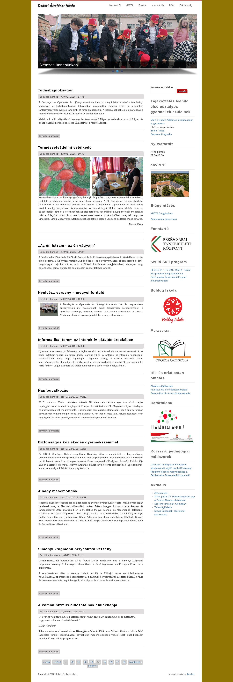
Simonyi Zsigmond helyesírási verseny (75, 549)
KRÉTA (129, 5)
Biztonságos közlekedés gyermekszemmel (78, 442)
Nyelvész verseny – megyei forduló (71, 292)
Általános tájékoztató (162, 386)
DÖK (171, 5)
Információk (157, 5)
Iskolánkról (115, 5)
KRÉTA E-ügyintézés (162, 213)
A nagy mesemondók (57, 491)
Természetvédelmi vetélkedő (65, 147)
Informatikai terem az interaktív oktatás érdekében (85, 340)
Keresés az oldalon (162, 87)
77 (117, 662)
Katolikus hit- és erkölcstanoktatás (169, 389)
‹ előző (57, 662)
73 (91, 662)
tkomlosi (190, 674)
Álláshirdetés (161, 493)
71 (78, 662)
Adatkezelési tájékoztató (164, 219)
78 (124, 662)
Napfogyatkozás (53, 390)
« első (46, 662)
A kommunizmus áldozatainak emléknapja (77, 605)
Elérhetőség (185, 5)
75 (104, 662)
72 (85, 662)
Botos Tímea (157, 130)
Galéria (142, 5)
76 (111, 662)
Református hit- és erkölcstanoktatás (170, 393)
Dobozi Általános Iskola (56, 6)
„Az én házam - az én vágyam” (67, 245)
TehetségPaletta (163, 507)
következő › (135, 662)
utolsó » (92, 665)
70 (72, 662)
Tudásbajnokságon (56, 90)
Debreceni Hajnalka (161, 134)
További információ (49, 136)
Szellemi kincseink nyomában (170, 503)
